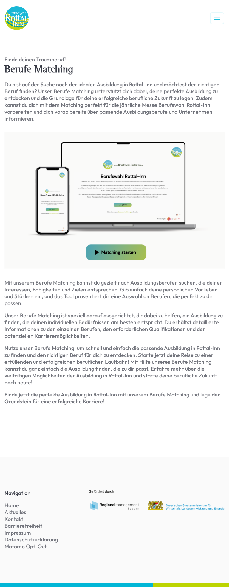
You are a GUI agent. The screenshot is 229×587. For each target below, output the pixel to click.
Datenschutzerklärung (31, 539)
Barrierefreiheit (23, 525)
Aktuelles (15, 512)
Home (11, 505)
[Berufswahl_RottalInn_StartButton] (114, 200)
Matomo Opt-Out (25, 546)
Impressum (17, 532)
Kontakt (13, 519)
